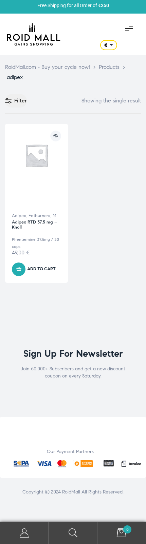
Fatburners (39, 215)
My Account (24, 533)
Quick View (55, 136)
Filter (20, 100)
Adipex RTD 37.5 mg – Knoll (34, 224)
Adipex (19, 215)
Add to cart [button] (41, 269)
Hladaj (73, 533)
